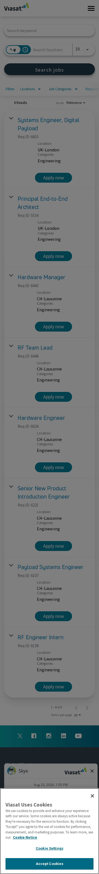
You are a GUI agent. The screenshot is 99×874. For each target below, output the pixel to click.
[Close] (92, 796)
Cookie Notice (25, 837)
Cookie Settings (49, 848)
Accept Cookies (50, 864)
